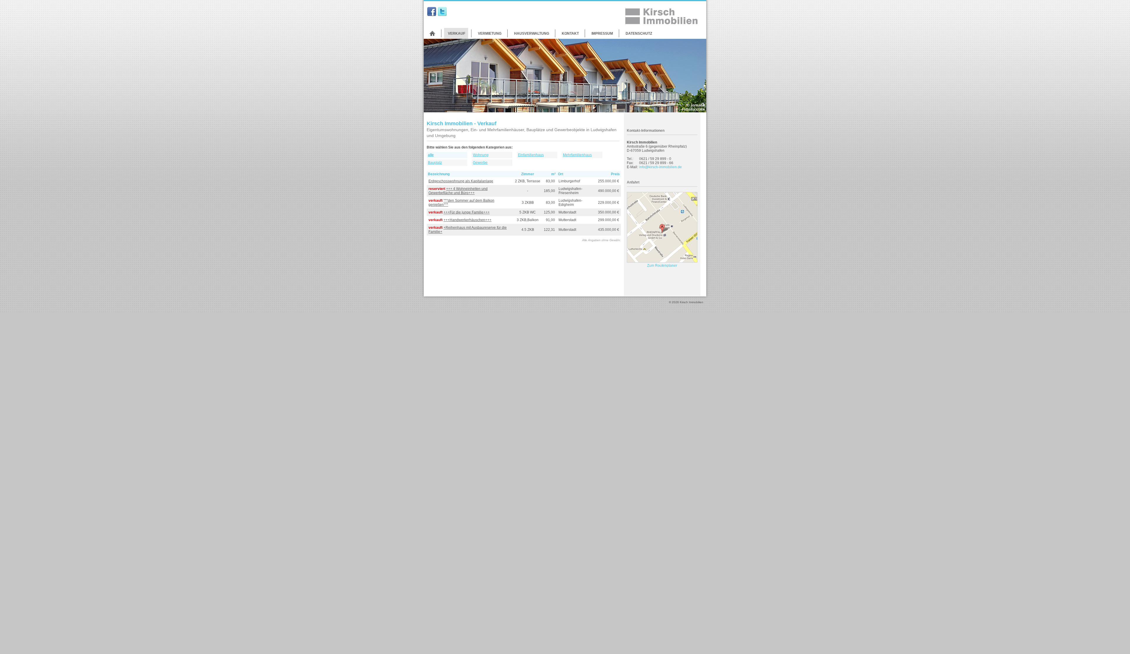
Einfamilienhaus (531, 155)
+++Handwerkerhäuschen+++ (467, 220)
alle (431, 155)
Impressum (602, 33)
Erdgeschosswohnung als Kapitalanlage (460, 181)
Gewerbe (480, 163)
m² (553, 174)
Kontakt (570, 33)
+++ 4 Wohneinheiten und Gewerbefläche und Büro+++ (458, 191)
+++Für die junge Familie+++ (466, 212)
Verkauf (456, 33)
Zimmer (527, 174)
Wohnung (480, 155)
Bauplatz (435, 163)
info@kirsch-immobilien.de (660, 167)
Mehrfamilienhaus (577, 155)
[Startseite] (432, 33)
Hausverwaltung (531, 33)
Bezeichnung (439, 174)
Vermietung (489, 33)
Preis (615, 174)
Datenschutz (639, 33)
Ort (560, 174)
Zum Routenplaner (662, 265)
